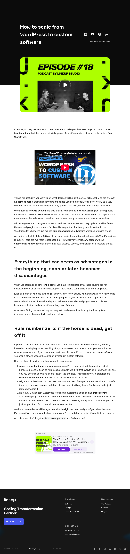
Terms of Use (56, 549)
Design (68, 508)
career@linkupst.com (73, 534)
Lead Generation (72, 511)
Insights (104, 511)
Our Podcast (106, 504)
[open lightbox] (65, 84)
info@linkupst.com (72, 530)
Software (68, 504)
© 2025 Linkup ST (11, 549)
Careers (104, 508)
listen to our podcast (55, 418)
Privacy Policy (34, 549)
